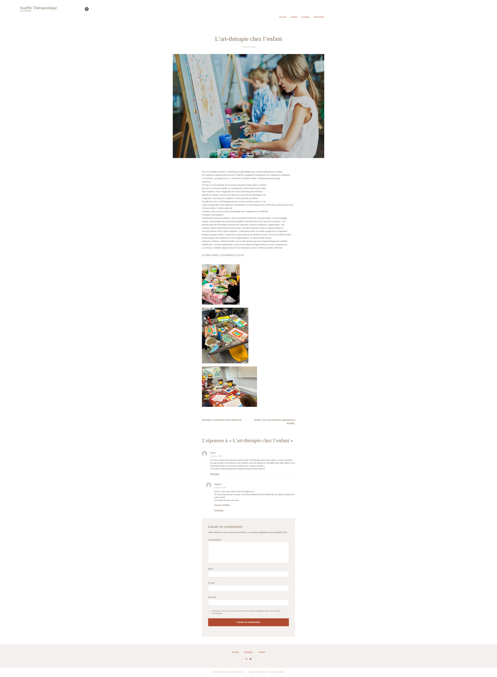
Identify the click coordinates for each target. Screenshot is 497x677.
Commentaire (215, 540)
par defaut (248, 31)
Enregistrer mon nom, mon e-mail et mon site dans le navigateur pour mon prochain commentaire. (246, 612)
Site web (212, 597)
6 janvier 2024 (216, 456)
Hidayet (217, 484)
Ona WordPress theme (234, 672)
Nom (211, 569)
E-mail (211, 583)
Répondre (214, 474)
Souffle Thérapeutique (38, 7)
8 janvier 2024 (220, 488)
